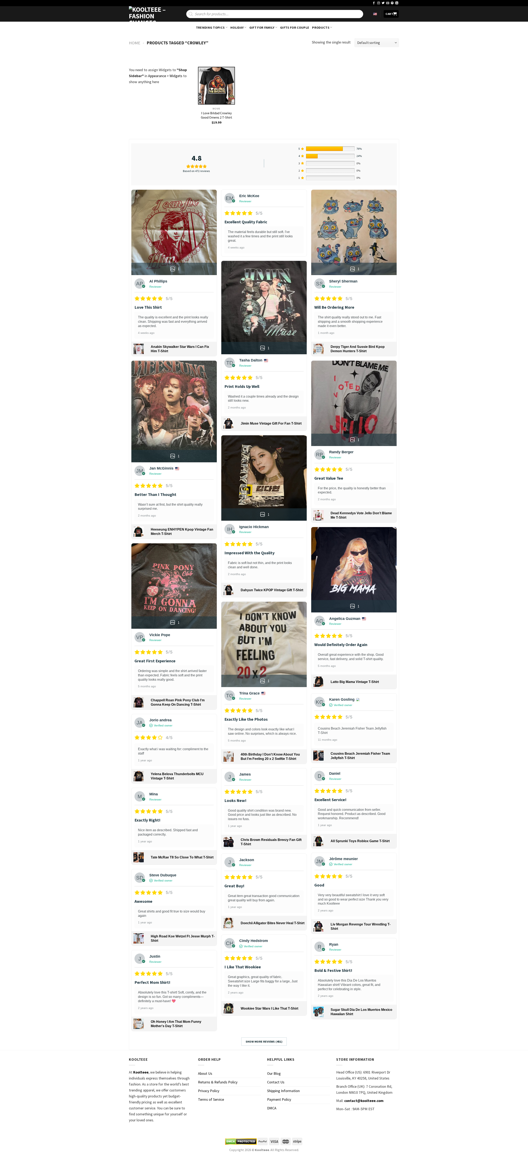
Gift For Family (262, 27)
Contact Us (275, 1082)
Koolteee (140, 1072)
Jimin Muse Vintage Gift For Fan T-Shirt (271, 423)
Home (134, 43)
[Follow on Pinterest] (392, 3)
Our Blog (274, 1073)
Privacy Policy (208, 1090)
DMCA (271, 1108)
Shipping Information (283, 1090)
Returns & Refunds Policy (217, 1082)
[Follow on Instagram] (378, 3)
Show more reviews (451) (264, 1041)
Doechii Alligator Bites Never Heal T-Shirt (272, 923)
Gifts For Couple (294, 27)
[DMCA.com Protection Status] (241, 1141)
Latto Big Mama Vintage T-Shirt (355, 682)
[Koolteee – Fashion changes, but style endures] (149, 14)
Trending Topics (210, 27)
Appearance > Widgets (165, 75)
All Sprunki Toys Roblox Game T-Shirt (360, 841)
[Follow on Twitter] (383, 3)
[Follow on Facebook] (373, 3)
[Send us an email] (387, 3)
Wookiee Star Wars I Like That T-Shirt (269, 1008)
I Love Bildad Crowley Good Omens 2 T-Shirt (216, 115)
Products (320, 27)
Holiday (237, 27)
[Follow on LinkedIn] (396, 3)
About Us (205, 1073)
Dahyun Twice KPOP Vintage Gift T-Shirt (272, 590)
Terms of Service (211, 1099)
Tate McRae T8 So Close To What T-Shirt (182, 857)
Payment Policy (279, 1099)
